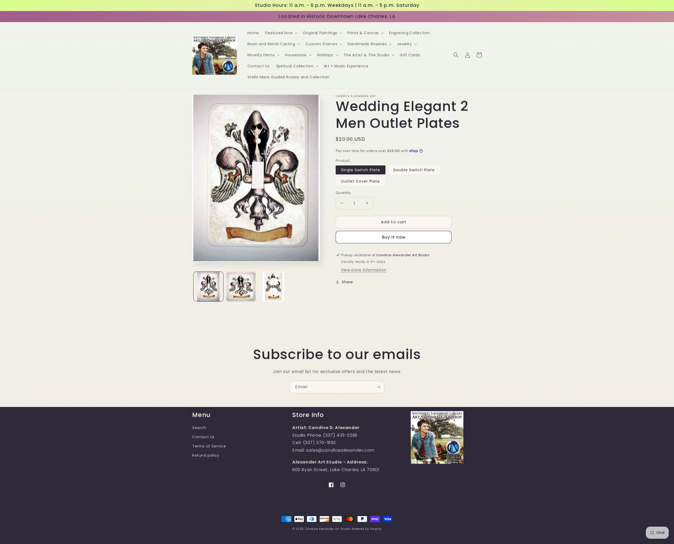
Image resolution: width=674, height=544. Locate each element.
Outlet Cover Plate (360, 181)
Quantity (343, 192)
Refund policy (205, 455)
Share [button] (347, 282)
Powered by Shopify (367, 529)
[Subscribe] (378, 387)
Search (199, 427)
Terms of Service (209, 446)
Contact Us (203, 437)
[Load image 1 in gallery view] (208, 286)
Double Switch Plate (414, 170)
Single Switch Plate (360, 170)
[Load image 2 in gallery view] (241, 286)
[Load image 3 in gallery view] (273, 286)
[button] (281, 32)
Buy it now (393, 237)
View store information (363, 270)
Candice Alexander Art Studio (328, 529)
